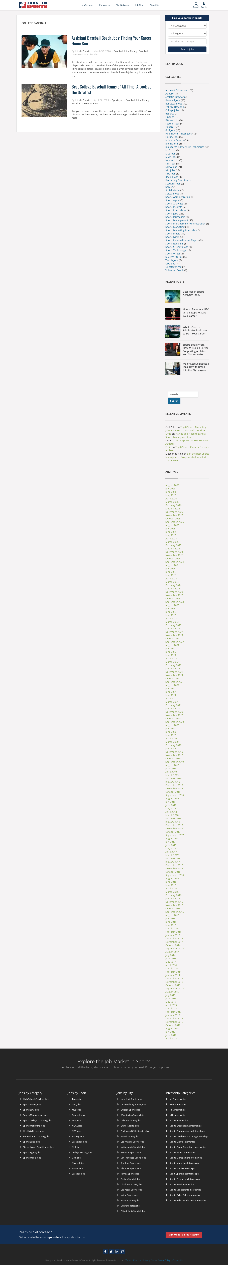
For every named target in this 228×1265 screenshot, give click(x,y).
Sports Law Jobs (31, 1109)
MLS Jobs (170, 153)
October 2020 (172, 718)
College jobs (172, 110)
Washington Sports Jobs (132, 1115)
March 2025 (172, 541)
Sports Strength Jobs (176, 246)
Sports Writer (172, 253)
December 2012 (174, 1018)
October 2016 (172, 871)
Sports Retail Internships (182, 1184)
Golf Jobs (170, 130)
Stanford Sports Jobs (131, 1163)
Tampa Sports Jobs (130, 1173)
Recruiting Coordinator (178, 180)
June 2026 (170, 491)
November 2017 (174, 828)
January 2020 (172, 748)
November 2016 (174, 868)
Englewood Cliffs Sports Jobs (135, 1131)
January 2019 (172, 781)
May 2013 (170, 1001)
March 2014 (172, 968)
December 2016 (174, 865)
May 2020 (170, 735)
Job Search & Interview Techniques (184, 146)
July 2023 (170, 608)
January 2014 (172, 975)
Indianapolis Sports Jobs (133, 1147)
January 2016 (172, 898)
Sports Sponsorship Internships (185, 1189)
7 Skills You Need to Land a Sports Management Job (185, 435)
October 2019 (172, 758)
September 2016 (174, 875)
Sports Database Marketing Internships (189, 1136)
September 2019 (174, 761)
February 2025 (173, 545)
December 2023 (174, 591)
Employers (104, 4)
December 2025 (174, 511)
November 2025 (174, 515)
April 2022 (171, 658)
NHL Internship (177, 1115)
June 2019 (170, 768)
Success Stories (174, 256)
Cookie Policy (164, 1260)
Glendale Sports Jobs (131, 1168)
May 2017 (170, 848)
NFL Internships (177, 1109)
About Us (154, 4)
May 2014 (170, 961)
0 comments (91, 103)
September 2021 (174, 681)
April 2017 (171, 851)
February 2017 (173, 858)
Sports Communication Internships (187, 1131)
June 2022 (170, 651)
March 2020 (172, 741)
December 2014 (174, 938)
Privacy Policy (149, 1260)
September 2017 (174, 835)
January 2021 (172, 708)
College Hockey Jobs (82, 1152)
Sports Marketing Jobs (34, 1125)
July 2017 (170, 841)
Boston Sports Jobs (130, 1179)
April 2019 (171, 771)
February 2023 (173, 625)
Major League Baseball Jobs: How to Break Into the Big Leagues (196, 367)
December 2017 (174, 825)
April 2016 (171, 888)
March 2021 (172, 701)
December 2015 (174, 901)
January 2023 (172, 628)
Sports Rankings (174, 243)
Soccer (169, 186)
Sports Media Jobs (32, 1157)
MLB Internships (178, 1099)
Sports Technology (175, 250)
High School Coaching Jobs (36, 1099)
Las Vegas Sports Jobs (131, 1189)
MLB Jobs (170, 150)
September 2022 (174, 641)
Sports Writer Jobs (32, 1104)
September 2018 (174, 795)
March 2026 (172, 501)
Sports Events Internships (182, 1141)
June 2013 (170, 998)
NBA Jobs (170, 163)
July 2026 (170, 488)
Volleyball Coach (174, 270)
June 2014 (170, 958)
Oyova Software (79, 1260)
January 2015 (172, 935)
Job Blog (139, 4)
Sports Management (176, 220)
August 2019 (172, 765)
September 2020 (174, 721)
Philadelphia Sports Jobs (133, 1211)
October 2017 (172, 831)
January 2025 (172, 548)
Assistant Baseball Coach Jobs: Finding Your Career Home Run (111, 40)
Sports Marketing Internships (184, 1163)
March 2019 (172, 775)
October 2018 (172, 791)
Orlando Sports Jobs (131, 1120)
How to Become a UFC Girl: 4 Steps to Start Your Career (196, 312)
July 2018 (170, 801)
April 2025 (171, 538)
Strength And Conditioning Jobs (38, 1147)
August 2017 (172, 838)
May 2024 (170, 575)
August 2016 (172, 878)
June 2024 (170, 571)
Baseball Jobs (121, 51)
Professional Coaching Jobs (36, 1136)
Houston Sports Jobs (131, 1152)
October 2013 (172, 985)
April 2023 (171, 618)
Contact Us (177, 1260)
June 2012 (170, 1035)
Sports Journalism (175, 216)
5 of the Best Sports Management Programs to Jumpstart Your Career (187, 457)
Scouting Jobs (172, 183)
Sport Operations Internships (184, 1173)
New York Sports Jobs (131, 1099)
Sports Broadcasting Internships (185, 1125)
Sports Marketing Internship (181, 230)
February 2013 (173, 1011)
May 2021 (170, 695)
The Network (122, 4)
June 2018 (170, 805)
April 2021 (171, 698)
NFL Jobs (170, 170)
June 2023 (170, 611)
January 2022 (172, 668)
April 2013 (171, 1005)
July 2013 (170, 995)
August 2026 (172, 485)
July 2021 (170, 688)
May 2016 (170, 885)
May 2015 (170, 925)
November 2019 (174, 755)
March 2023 (172, 621)
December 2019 (174, 751)
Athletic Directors (175, 96)
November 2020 (174, 715)
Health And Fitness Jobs (178, 133)
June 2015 (170, 921)
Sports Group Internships (182, 1152)
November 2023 (174, 595)
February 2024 (173, 585)
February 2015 (173, 931)
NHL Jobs (170, 173)
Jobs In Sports (82, 51)
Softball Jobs (172, 193)
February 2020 (173, 745)
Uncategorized (173, 266)
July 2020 (170, 728)
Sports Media (172, 233)
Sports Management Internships (186, 1157)
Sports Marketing (175, 226)
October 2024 (172, 558)
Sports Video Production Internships (188, 1200)
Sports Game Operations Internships (188, 1147)
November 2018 (174, 788)
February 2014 (173, 971)
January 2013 (172, 1015)
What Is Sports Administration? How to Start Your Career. (195, 330)
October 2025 (172, 518)
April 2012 (171, 1038)
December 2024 (174, 551)
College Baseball (139, 51)
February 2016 (173, 895)
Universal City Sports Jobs (133, 1104)
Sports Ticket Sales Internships (185, 1195)
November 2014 (174, 941)
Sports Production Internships (185, 1179)
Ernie (168, 433)
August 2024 (172, 565)
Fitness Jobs (172, 120)
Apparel (169, 93)
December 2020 (174, 711)
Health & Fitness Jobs (33, 1131)
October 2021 (172, 678)
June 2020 (170, 731)
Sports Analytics (174, 203)
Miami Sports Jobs (130, 1136)
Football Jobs (172, 123)
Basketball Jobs (173, 103)
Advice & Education (176, 90)
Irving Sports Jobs (129, 1195)
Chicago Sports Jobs (130, 1109)
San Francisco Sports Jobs (133, 1157)
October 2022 (172, 638)
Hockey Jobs (172, 136)
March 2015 (172, 928)
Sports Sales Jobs (31, 1141)
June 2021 (170, 691)
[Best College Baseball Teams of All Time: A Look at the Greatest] (44, 100)
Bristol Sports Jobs (130, 1125)
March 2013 (172, 1008)
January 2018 (172, 821)
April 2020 (171, 738)
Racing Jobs (171, 176)
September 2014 (174, 948)
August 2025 (172, 525)
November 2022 (174, 635)
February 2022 (173, 665)
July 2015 (170, 918)
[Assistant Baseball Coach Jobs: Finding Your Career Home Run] (44, 51)
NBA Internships (178, 1104)
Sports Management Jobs (35, 1115)
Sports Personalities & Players (182, 240)
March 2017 (172, 855)
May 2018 (170, 808)
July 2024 (170, 568)
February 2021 (173, 705)
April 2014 (171, 965)
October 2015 (172, 908)
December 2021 (174, 671)
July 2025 (170, 528)
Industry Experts (174, 140)
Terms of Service (133, 1260)
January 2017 (172, 861)
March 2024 (172, 581)
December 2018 (174, 785)
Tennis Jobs (171, 260)
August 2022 (172, 645)
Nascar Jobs (172, 160)
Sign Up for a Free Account (184, 1234)
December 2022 (174, 631)
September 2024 (174, 561)
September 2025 (174, 521)
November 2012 (174, 1021)
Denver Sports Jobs (130, 1205)
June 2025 (170, 531)
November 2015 (174, 905)
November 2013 (174, 981)
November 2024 (174, 555)
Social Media (172, 190)
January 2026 (172, 508)
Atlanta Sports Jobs (130, 1200)
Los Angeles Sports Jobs (132, 1141)
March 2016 (172, 891)
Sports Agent (172, 200)
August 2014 (172, 951)
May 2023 (170, 615)
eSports (169, 113)
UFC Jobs (170, 263)
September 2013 (174, 988)
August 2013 (172, 991)
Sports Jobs (118, 100)
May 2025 (170, 535)
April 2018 (171, 811)
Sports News (172, 236)
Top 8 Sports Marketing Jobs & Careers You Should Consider (185, 428)
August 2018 (172, 798)
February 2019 (173, 778)
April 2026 (171, 498)
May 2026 (170, 495)
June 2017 (170, 845)
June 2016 (170, 881)
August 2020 (172, 725)
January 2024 (172, 588)
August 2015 (172, 915)
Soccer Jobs (77, 1168)
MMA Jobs (171, 156)
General (169, 126)
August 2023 (172, 605)
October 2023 (172, 598)
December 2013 (174, 978)
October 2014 (172, 945)
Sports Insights (173, 206)
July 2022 (170, 648)
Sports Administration (177, 196)
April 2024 (171, 578)
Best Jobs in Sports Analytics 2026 (193, 293)
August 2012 (172, 1028)
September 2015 (174, 911)
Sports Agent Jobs (32, 1152)
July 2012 (170, 1031)
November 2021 (174, 675)
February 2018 (173, 818)
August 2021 (172, 685)
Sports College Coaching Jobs (37, 1120)
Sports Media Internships (182, 1168)
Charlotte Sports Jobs (131, 1184)
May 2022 (170, 655)
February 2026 (173, 505)
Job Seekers (87, 4)
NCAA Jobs (171, 166)
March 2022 (172, 661)
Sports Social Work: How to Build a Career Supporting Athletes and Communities (195, 349)
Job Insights (171, 143)
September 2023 (174, 601)
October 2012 (172, 1025)
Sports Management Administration (185, 223)
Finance (169, 116)
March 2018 (172, 815)
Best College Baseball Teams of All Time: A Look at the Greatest (111, 89)
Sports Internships (175, 210)
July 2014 (170, 955)
